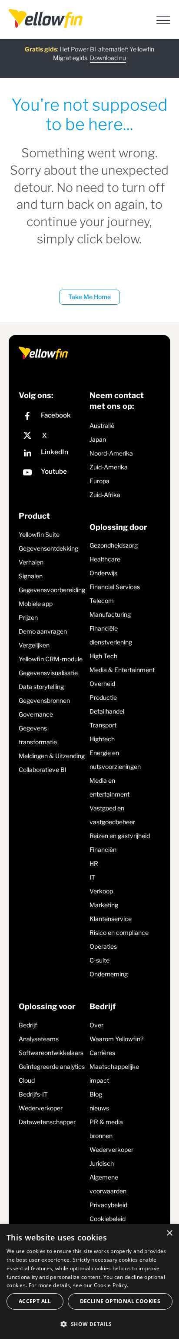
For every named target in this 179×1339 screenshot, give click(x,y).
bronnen (101, 1135)
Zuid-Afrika (105, 494)
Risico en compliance (119, 932)
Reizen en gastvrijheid (120, 835)
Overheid (102, 683)
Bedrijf (28, 1025)
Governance (36, 714)
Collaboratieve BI (42, 769)
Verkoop (101, 891)
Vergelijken (34, 645)
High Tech (103, 656)
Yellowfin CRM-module (51, 659)
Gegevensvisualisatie (48, 672)
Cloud (27, 1080)
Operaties (103, 946)
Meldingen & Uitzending (52, 755)
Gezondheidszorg (114, 545)
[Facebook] (52, 417)
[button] (89, 1324)
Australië (102, 425)
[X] (52, 435)
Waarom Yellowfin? (116, 1039)
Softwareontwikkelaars (51, 1052)
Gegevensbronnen (44, 700)
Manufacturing (110, 614)
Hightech (102, 739)
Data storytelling (41, 686)
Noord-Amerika (111, 453)
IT (92, 877)
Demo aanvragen (43, 631)
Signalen (31, 576)
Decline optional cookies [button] (120, 1301)
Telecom (102, 600)
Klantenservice (111, 918)
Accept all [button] (35, 1301)
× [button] (169, 1233)
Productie (103, 697)
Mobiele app (36, 603)
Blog (96, 1094)
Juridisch (102, 1163)
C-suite (99, 960)
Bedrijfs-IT (33, 1094)
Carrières (102, 1052)
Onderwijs (103, 573)
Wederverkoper (41, 1108)
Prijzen (28, 617)
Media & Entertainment (122, 669)
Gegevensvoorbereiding (52, 589)
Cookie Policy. (111, 1285)
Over (96, 1025)
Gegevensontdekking (48, 548)
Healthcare (105, 559)
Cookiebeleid (108, 1218)
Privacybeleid (108, 1204)
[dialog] (89, 1281)
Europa (99, 481)
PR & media (106, 1121)
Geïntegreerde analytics (52, 1066)
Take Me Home (89, 296)
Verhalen (31, 562)
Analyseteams (39, 1039)
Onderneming (109, 974)
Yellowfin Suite (39, 534)
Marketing (104, 905)
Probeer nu (89, 66)
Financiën (103, 849)
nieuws (99, 1108)
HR (94, 863)
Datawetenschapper (47, 1121)
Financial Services (115, 586)
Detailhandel (107, 711)
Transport (103, 725)
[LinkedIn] (52, 454)
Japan (98, 439)
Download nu (108, 57)
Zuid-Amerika (109, 467)
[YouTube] (52, 473)
